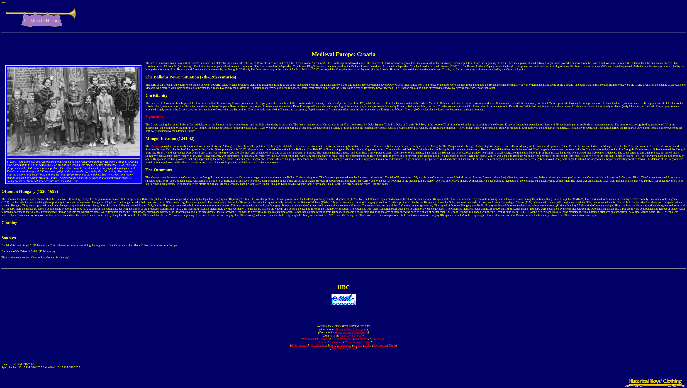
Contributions (318, 345)
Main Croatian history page (351, 329)
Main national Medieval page (351, 332)
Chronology (377, 338)
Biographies (361, 338)
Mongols (156, 146)
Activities (325, 338)
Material (350, 341)
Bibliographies (299, 345)
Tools (393, 345)
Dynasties (154, 117)
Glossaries (344, 345)
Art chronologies (342, 338)
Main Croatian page (351, 335)
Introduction (310, 338)
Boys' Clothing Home (343, 348)
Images (357, 345)
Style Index (364, 341)
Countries (322, 341)
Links (367, 345)
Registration (380, 345)
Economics (336, 341)
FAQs (332, 345)
